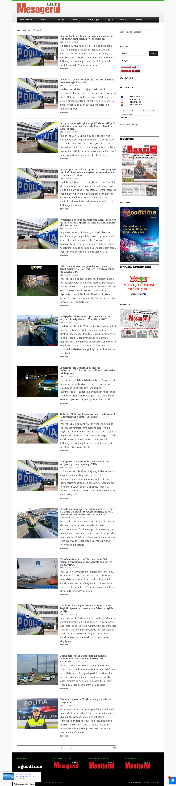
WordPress (139, 782)
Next (114, 748)
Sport (110, 19)
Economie (73, 19)
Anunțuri (122, 19)
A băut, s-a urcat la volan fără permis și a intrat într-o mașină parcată (87, 81)
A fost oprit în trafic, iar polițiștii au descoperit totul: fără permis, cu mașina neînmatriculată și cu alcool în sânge (88, 172)
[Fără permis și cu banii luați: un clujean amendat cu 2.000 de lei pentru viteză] (37, 669)
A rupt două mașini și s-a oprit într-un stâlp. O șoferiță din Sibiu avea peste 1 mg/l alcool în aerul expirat (87, 126)
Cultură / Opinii (93, 19)
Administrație (26, 19)
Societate (44, 19)
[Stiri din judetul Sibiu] (38, 8)
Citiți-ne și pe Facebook (131, 32)
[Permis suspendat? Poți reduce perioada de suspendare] (37, 713)
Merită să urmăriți (129, 124)
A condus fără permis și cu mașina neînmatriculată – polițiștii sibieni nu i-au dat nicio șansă (87, 370)
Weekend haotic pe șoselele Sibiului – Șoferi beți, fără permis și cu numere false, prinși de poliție (86, 608)
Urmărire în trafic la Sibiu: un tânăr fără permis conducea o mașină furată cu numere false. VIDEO (86, 562)
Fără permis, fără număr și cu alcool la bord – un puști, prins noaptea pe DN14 (87, 463)
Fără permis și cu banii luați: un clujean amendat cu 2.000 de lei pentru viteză (83, 657)
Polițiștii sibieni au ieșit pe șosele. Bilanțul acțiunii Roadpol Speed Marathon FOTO (85, 318)
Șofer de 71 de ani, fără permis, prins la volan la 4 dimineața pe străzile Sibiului (88, 415)
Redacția (138, 19)
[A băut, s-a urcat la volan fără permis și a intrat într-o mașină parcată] (37, 93)
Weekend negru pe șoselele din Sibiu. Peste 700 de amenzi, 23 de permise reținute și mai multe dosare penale (88, 222)
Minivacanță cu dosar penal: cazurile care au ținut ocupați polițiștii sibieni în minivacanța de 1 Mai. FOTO (87, 269)
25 (71, 748)
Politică (60, 19)
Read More (64, 69)
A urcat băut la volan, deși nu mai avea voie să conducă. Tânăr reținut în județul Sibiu (86, 37)
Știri (62, 42)
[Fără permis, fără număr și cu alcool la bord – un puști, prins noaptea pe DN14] (37, 475)
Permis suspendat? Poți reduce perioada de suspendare (85, 701)
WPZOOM (156, 782)
